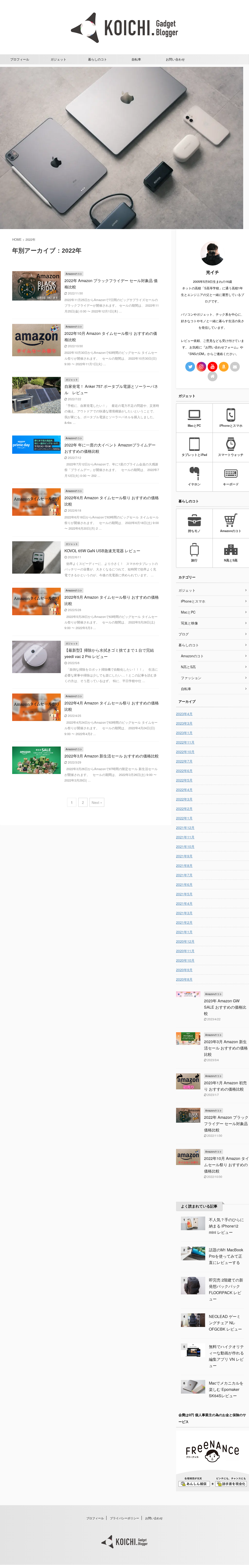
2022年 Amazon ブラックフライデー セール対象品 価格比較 (226, 1123)
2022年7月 (184, 761)
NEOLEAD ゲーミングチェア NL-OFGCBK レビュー (225, 1323)
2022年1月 (184, 818)
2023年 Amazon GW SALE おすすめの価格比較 (225, 1007)
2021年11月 (185, 837)
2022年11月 (185, 742)
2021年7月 (184, 874)
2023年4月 (184, 713)
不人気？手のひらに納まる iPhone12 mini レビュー (226, 1226)
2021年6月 (184, 884)
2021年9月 (184, 856)
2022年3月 (184, 799)
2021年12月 (185, 827)
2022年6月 (184, 770)
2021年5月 (184, 893)
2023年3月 (184, 723)
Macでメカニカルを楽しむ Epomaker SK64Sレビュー (226, 1389)
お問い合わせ (175, 59)
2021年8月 (184, 865)
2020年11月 (185, 950)
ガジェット (58, 59)
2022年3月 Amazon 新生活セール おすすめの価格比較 (111, 756)
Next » (97, 802)
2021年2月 (184, 922)
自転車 (136, 59)
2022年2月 (184, 808)
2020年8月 (184, 979)
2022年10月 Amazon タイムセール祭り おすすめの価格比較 (226, 1165)
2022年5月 (184, 780)
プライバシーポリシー (124, 1518)
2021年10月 (185, 846)
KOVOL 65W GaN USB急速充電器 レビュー (102, 550)
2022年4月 (184, 789)
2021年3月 (184, 912)
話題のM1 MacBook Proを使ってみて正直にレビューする (226, 1256)
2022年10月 (185, 751)
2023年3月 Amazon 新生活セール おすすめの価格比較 (226, 1048)
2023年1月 (184, 732)
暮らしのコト (97, 59)
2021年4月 (184, 903)
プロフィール (19, 59)
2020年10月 (185, 960)
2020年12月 (185, 941)
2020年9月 (184, 969)
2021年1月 (184, 931)
